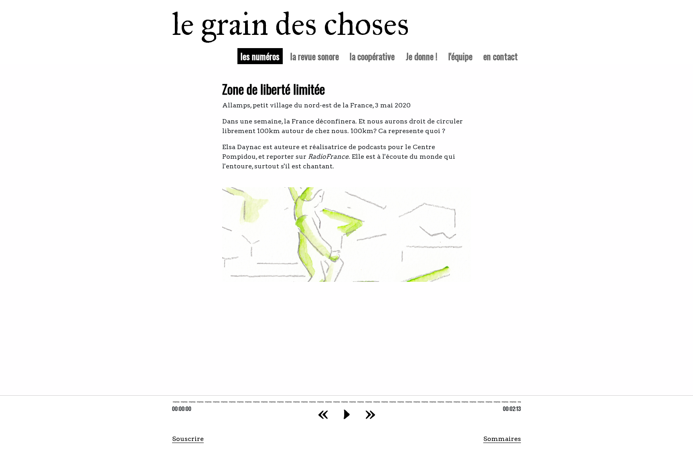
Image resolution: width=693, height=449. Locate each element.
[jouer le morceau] (347, 414)
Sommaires (502, 439)
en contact (500, 56)
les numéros (262, 56)
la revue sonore (314, 56)
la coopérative (372, 56)
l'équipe (460, 56)
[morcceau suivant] (370, 414)
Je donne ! (422, 56)
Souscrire (188, 439)
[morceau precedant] (323, 414)
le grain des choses (280, 24)
